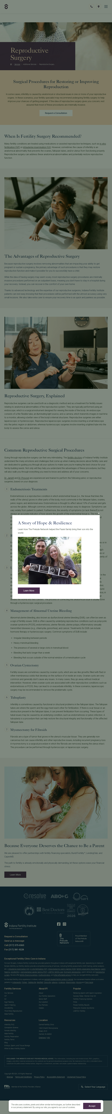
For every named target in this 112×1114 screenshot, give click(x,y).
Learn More (28, 590)
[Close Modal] (99, 513)
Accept (92, 1106)
